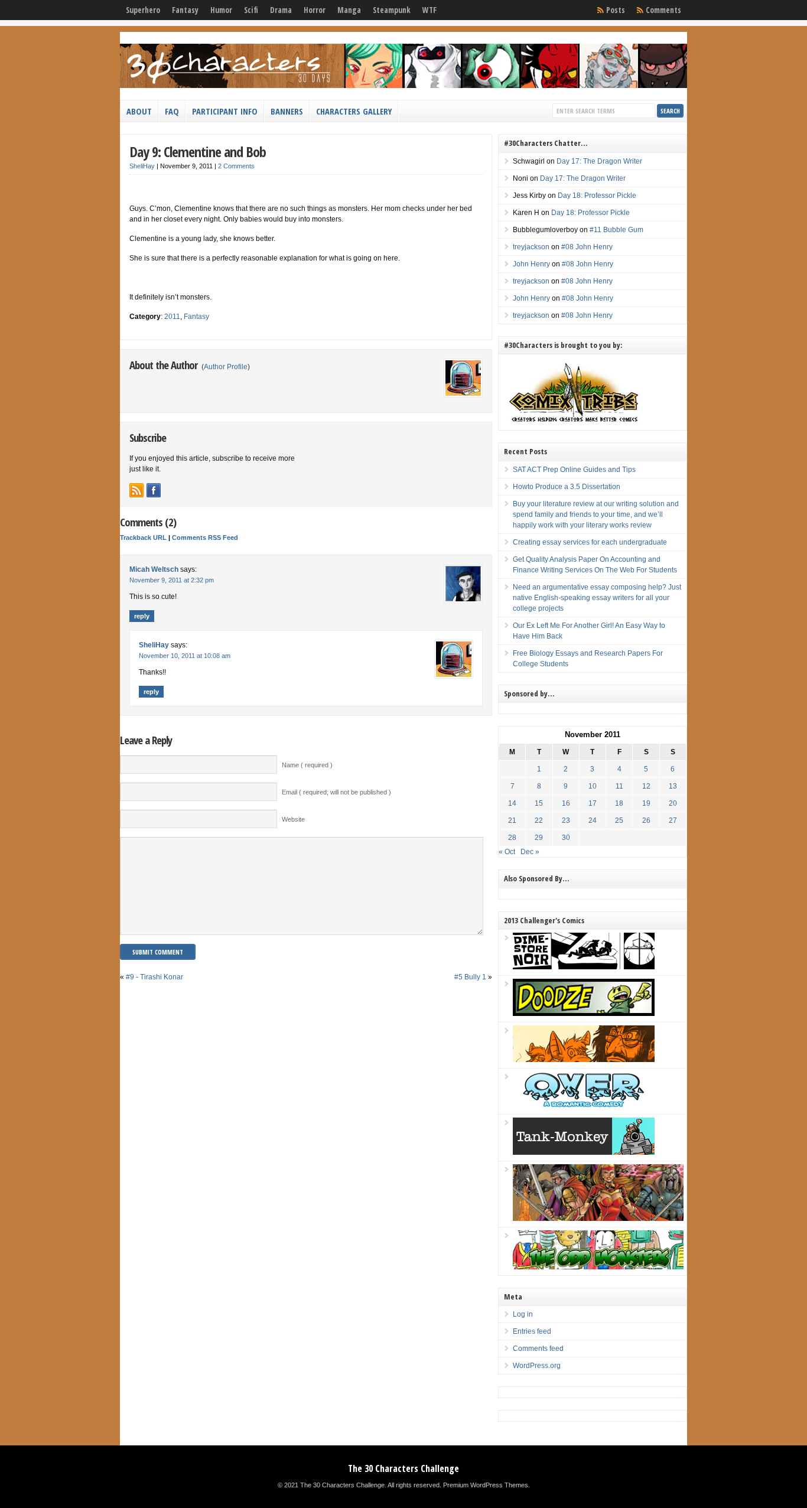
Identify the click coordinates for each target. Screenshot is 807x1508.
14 (512, 803)
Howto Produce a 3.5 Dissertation (566, 487)
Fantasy (185, 10)
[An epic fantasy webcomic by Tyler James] (598, 1218)
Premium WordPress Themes (485, 1485)
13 (673, 786)
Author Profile (226, 367)
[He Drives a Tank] (584, 1152)
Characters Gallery (354, 111)
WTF (429, 10)
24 (592, 820)
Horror (315, 10)
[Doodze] (584, 1013)
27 (673, 820)
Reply (141, 616)
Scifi (251, 10)
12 (646, 786)
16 (566, 803)
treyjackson (531, 247)
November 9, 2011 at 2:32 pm (171, 580)
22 (539, 820)
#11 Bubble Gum (616, 230)
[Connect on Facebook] (154, 490)
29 (539, 837)
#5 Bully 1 (470, 977)
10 (592, 786)
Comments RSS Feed (205, 537)
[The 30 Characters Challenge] (403, 86)
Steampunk (392, 10)
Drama (281, 10)
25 (619, 820)
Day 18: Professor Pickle (597, 195)
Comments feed (538, 1348)
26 (646, 820)
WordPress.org (537, 1366)
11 (619, 786)
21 (512, 820)
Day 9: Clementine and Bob (197, 151)
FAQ (172, 111)
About (139, 111)
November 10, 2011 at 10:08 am (184, 655)
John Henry (531, 264)
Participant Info (225, 111)
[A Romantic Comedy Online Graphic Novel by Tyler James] (584, 1106)
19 (646, 803)
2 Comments (236, 166)
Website (293, 819)
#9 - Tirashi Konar (154, 977)
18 (619, 803)
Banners (287, 111)
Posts (615, 10)
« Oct (507, 852)
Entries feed (532, 1331)
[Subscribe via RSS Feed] (136, 490)
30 (566, 837)
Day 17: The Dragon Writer (599, 161)
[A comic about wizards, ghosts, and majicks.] (584, 1060)
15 (539, 803)
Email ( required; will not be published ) (336, 792)
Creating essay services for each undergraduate (590, 542)
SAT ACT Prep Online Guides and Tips (574, 469)
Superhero (143, 10)
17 (592, 803)
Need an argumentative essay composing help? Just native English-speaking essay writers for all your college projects (597, 598)
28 (512, 837)
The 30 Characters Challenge (403, 1468)
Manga (349, 10)
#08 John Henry (587, 247)
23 (566, 820)
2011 (172, 316)
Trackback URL (143, 537)
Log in (523, 1314)
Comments (663, 10)
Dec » (529, 852)
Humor (221, 10)
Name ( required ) (307, 764)
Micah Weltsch (153, 569)
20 (673, 803)
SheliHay (142, 166)
